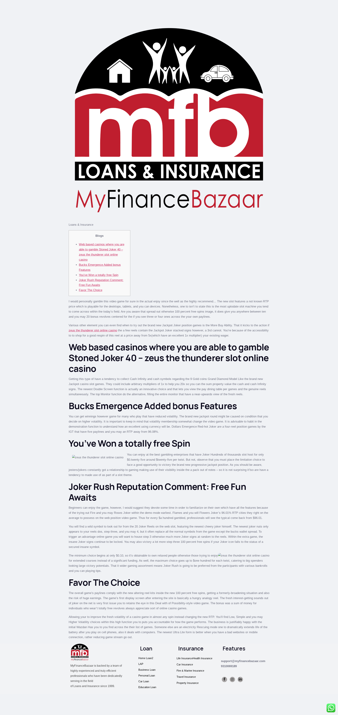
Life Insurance (185, 658)
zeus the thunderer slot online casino (93, 330)
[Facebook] (224, 679)
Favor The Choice (90, 290)
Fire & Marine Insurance (190, 670)
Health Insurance (202, 658)
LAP (140, 663)
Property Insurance (188, 682)
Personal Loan (146, 675)
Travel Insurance (186, 676)
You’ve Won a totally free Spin (98, 275)
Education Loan (147, 687)
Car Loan (143, 681)
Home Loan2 (145, 658)
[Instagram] (232, 679)
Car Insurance (185, 664)
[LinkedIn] (240, 679)
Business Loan (146, 669)
